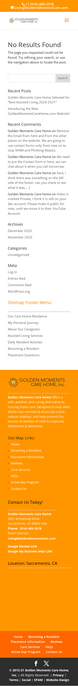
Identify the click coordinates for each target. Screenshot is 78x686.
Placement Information (27, 457)
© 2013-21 (16, 670)
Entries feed (16, 278)
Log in (12, 272)
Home (15, 444)
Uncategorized (18, 254)
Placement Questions (23, 355)
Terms (13, 680)
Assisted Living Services (25, 335)
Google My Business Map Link (30, 551)
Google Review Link (22, 546)
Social (26, 680)
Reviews (17, 463)
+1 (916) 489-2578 (39, 4)
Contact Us (18, 489)
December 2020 (20, 231)
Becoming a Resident (23, 348)
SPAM (38, 680)
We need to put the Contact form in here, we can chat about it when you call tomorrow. (39, 162)
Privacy (58, 675)
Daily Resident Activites (25, 342)
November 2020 (20, 237)
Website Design (57, 680)
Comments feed (19, 285)
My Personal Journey (23, 322)
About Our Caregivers (24, 329)
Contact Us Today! (25, 502)
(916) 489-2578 (30, 528)
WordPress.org (19, 291)
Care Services (20, 470)
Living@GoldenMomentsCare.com (31, 538)
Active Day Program (25, 482)
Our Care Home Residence (27, 316)
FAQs (14, 476)
